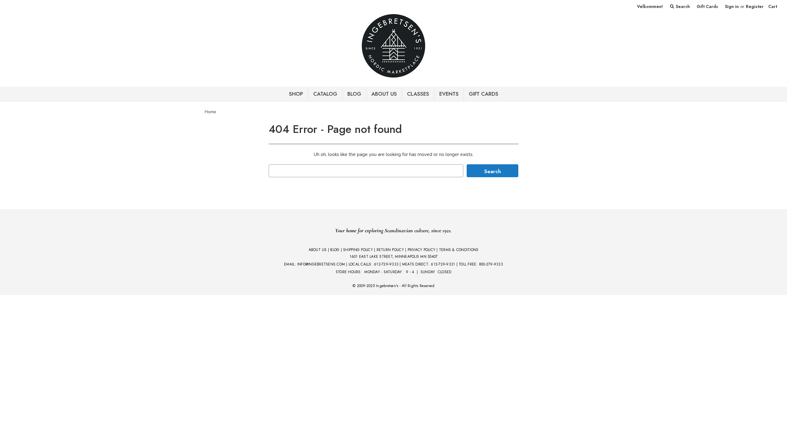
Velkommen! (650, 6)
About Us (384, 94)
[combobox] (366, 170)
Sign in (732, 6)
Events (449, 94)
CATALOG (325, 94)
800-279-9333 (491, 264)
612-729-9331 (443, 264)
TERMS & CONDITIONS (459, 250)
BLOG (354, 94)
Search (682, 6)
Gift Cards (707, 6)
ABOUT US (318, 250)
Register (755, 6)
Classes (418, 94)
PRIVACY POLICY (422, 250)
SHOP (296, 94)
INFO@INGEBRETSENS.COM (321, 264)
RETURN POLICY (390, 250)
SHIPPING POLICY (358, 250)
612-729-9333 (386, 264)
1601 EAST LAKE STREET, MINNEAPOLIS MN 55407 (394, 256)
